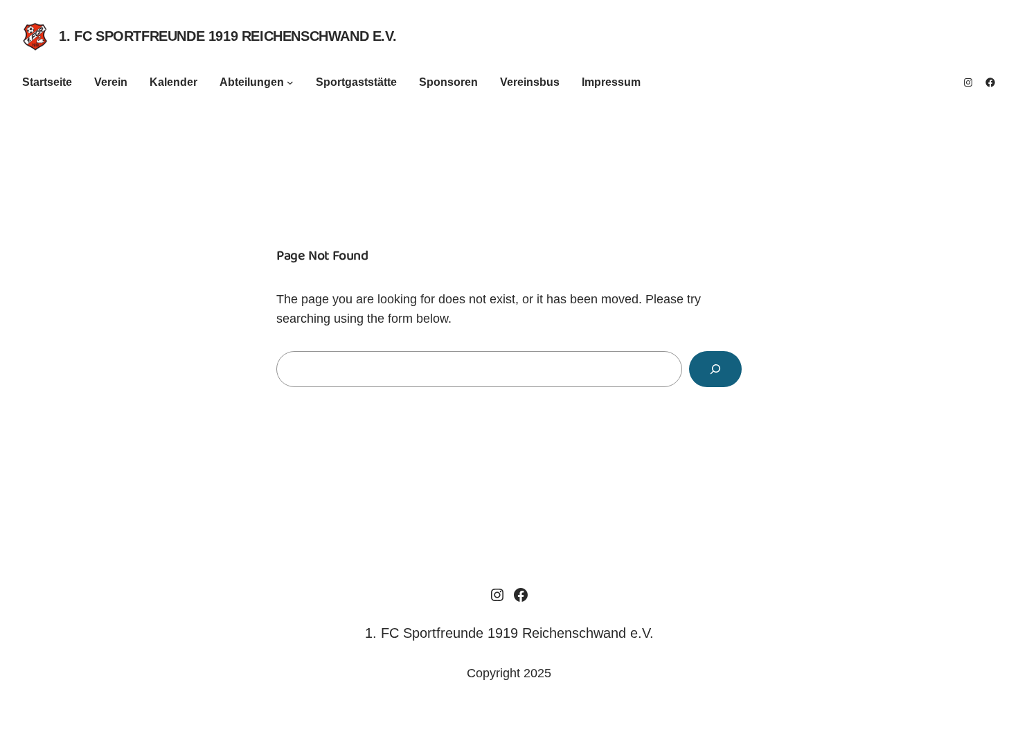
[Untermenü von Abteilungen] (290, 82)
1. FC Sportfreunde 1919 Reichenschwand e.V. (227, 36)
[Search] (715, 369)
